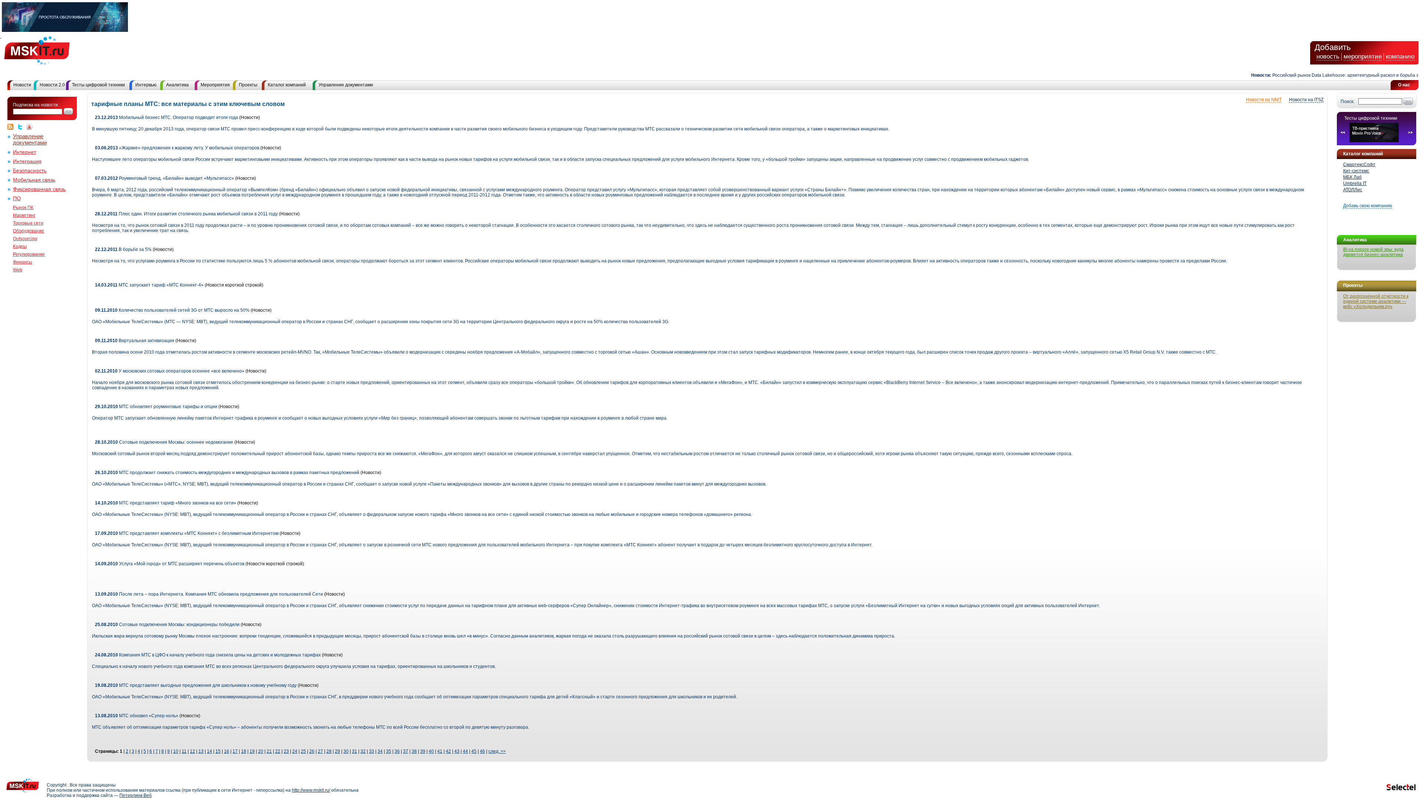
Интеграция (27, 161)
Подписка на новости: (36, 104)
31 (354, 751)
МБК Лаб (1352, 177)
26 (311, 751)
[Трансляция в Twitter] (22, 127)
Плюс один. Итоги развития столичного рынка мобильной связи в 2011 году (186, 213)
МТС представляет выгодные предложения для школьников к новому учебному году (196, 685)
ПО (17, 198)
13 (201, 751)
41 (439, 751)
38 (414, 751)
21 (269, 751)
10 (175, 751)
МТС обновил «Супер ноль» (136, 715)
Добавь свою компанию (1367, 205)
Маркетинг (24, 215)
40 (431, 751)
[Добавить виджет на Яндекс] (30, 127)
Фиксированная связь (39, 189)
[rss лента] (12, 127)
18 (243, 751)
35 (388, 751)
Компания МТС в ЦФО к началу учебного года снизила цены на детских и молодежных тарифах (208, 655)
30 (346, 751)
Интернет (24, 152)
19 (252, 751)
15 (218, 751)
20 (260, 751)
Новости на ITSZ (1306, 99)
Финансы (22, 262)
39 (422, 751)
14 (209, 751)
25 (303, 751)
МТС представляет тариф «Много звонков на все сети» (165, 503)
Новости (22, 84)
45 (474, 751)
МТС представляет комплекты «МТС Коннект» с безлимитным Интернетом (187, 533)
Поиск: (1347, 101)
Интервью (145, 84)
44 (465, 751)
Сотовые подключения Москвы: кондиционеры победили (167, 624)
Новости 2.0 (52, 84)
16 (226, 751)
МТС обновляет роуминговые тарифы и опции (156, 406)
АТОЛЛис (1352, 189)
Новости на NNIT (1264, 99)
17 (235, 751)
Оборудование (28, 231)
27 (320, 751)
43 (456, 751)
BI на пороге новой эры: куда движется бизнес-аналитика (1373, 252)
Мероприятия (215, 84)
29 (337, 751)
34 (380, 751)
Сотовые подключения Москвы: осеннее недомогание (164, 442)
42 (448, 751)
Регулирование (29, 254)
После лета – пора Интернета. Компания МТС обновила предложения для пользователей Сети (209, 594)
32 (363, 751)
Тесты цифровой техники (98, 84)
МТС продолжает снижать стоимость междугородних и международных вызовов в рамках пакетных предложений (227, 472)
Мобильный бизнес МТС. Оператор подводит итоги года (166, 117)
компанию (1400, 56)
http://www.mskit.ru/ (311, 790)
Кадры (20, 246)
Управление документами (346, 84)
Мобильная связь (34, 180)
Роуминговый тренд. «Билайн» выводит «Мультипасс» (164, 178)
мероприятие (1363, 56)
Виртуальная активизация (134, 340)
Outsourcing (25, 238)
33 (371, 751)
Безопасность (29, 170)
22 (277, 751)
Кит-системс (1356, 170)
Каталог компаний (287, 84)
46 (482, 751)
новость (1327, 56)
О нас (1404, 84)
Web (17, 269)
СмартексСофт (1359, 164)
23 (286, 751)
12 (192, 751)
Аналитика (177, 84)
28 (329, 751)
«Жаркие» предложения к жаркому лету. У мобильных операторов (177, 147)
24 (294, 751)
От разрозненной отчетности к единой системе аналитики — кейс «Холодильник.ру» (1375, 301)
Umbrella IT (1355, 183)
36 (397, 751)
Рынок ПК (23, 207)
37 (405, 751)
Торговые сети (28, 223)
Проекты (248, 84)
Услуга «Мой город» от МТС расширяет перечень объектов (169, 563)
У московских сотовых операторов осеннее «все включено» (169, 371)
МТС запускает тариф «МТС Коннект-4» (149, 285)
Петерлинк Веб (135, 795)
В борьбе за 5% (123, 249)
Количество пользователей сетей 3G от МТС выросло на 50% (172, 310)
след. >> (497, 751)
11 (184, 751)
